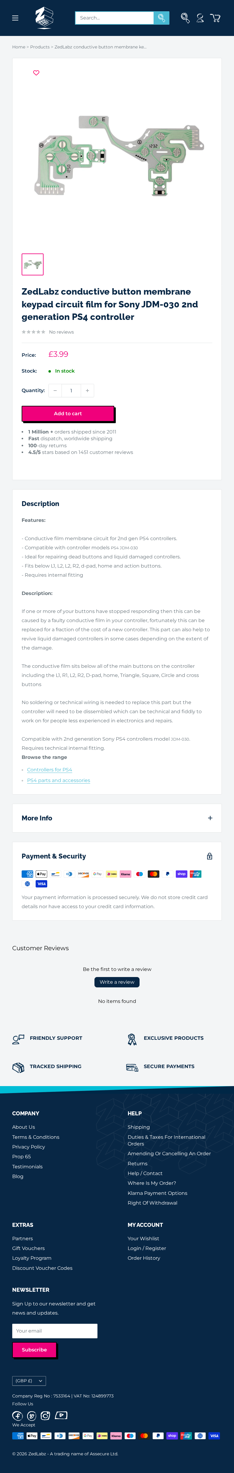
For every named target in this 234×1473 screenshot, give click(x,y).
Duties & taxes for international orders (166, 1140)
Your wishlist (143, 1238)
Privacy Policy (28, 1147)
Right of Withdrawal (152, 1203)
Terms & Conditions (35, 1137)
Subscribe (34, 1350)
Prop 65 (21, 1157)
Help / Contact (145, 1173)
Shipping (139, 1127)
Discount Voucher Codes (42, 1268)
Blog (17, 1176)
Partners (22, 1238)
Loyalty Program (31, 1258)
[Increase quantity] (87, 390)
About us (23, 1127)
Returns (137, 1164)
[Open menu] (15, 18)
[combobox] (114, 18)
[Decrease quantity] (55, 390)
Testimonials (27, 1167)
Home (18, 47)
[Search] (161, 18)
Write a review (117, 982)
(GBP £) (24, 1380)
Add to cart (68, 413)
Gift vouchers (28, 1248)
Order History (144, 1258)
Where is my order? (152, 1183)
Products (40, 47)
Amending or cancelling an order (169, 1153)
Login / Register (147, 1248)
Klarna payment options (157, 1193)
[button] (31, 462)
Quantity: (33, 390)
